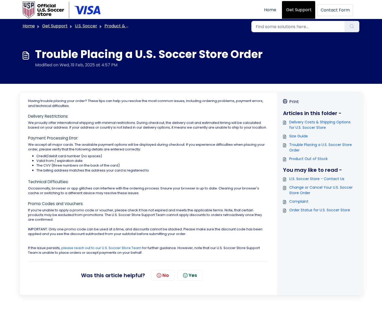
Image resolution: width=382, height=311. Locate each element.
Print (294, 102)
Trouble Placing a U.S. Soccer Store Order (320, 147)
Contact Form (335, 10)
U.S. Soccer (86, 26)
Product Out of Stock (308, 158)
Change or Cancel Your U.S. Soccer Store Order (321, 190)
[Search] (352, 26)
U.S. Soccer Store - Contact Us (316, 178)
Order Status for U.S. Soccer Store (319, 210)
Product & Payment (124, 26)
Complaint (298, 201)
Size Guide (298, 136)
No (165, 275)
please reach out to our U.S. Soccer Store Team (101, 247)
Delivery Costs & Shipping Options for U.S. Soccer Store (320, 124)
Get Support (299, 10)
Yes (193, 275)
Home (270, 10)
